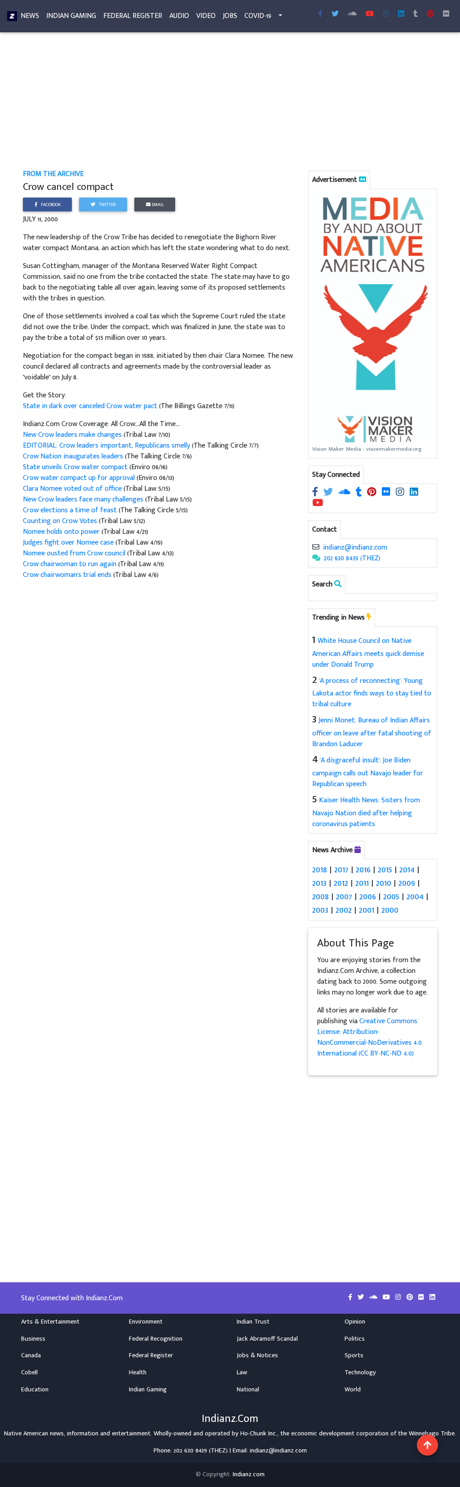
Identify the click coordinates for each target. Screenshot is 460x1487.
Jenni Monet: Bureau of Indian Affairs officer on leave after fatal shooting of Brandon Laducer (371, 732)
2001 (366, 910)
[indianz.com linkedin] (401, 14)
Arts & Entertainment (50, 1321)
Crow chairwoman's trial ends (68, 575)
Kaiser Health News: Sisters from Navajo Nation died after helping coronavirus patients (366, 812)
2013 (319, 883)
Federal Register (132, 16)
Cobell (29, 1372)
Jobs (230, 16)
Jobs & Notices (257, 1355)
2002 (344, 910)
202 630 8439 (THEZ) (352, 558)
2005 (391, 896)
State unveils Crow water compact (75, 467)
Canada (31, 1355)
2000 (389, 910)
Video (206, 16)
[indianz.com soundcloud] (352, 14)
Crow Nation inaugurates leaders (74, 456)
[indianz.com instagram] (386, 14)
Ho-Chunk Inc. (258, 1433)
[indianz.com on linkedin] (414, 493)
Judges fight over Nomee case (68, 543)
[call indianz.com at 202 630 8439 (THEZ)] (316, 558)
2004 (415, 896)
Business (33, 1338)
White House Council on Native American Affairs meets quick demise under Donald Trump (368, 653)
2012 (341, 883)
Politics (355, 1338)
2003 (320, 910)
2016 (363, 869)
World (353, 1389)
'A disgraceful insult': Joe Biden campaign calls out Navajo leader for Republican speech (367, 772)
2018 (319, 869)
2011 (362, 883)
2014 (407, 869)
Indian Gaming (71, 16)
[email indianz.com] (315, 547)
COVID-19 (257, 16)
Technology (360, 1372)
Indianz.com (249, 1474)
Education (35, 1389)
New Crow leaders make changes (73, 435)
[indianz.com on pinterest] (372, 493)
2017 (341, 869)
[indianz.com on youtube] (369, 14)
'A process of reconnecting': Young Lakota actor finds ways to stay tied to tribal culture (371, 693)
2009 (406, 883)
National (248, 1389)
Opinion (355, 1321)
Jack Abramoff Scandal (267, 1338)
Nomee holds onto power (61, 532)
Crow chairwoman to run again (69, 564)
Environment (146, 1321)
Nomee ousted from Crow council (74, 553)
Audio (179, 16)
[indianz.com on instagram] (401, 493)
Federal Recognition (155, 1338)
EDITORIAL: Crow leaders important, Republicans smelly (107, 446)
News (30, 16)
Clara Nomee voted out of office (73, 489)
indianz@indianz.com (355, 547)
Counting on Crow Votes (60, 521)
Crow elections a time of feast (71, 510)
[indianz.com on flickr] (446, 14)
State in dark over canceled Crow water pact (90, 406)
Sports (354, 1355)
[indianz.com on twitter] (329, 493)
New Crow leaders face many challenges (84, 499)
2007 (344, 896)
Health (137, 1372)
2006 (367, 896)
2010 (383, 883)
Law (242, 1372)
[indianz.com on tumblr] (415, 14)
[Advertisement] (230, 102)
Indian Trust (253, 1321)
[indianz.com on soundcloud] (345, 493)
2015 (385, 869)
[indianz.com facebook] (320, 14)
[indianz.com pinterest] (430, 14)
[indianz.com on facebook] (316, 493)
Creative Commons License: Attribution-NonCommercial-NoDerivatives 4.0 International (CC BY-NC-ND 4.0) (369, 1037)
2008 (320, 896)
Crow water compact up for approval (79, 478)
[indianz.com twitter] (335, 14)
